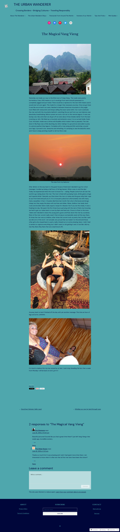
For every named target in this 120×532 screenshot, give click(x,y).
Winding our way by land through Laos (88, 409)
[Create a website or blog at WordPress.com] (60, 526)
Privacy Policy (23, 509)
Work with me (97, 509)
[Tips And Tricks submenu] (105, 15)
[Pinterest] (60, 22)
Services (96, 513)
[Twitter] (65, 22)
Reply (34, 446)
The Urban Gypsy (41, 449)
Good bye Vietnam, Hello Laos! (31, 409)
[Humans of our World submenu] (91, 15)
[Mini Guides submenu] (117, 15)
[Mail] (70, 22)
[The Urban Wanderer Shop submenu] (46, 15)
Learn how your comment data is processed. (71, 492)
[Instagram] (49, 22)
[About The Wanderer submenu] (25, 15)
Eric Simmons (40, 430)
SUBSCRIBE (60, 513)
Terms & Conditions (23, 513)
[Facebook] (54, 22)
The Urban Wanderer (32, 4)
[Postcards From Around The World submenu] (73, 15)
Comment (85, 486)
